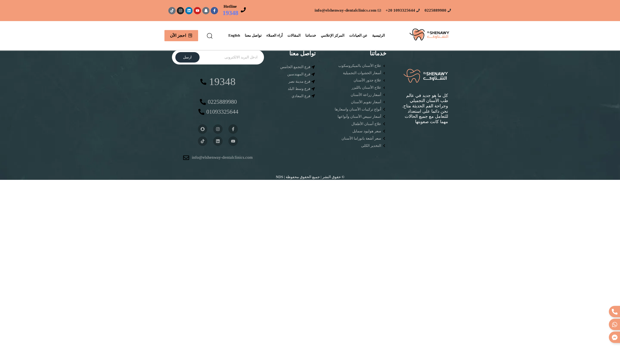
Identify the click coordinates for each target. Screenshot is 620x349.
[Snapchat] (202, 129)
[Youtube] (197, 10)
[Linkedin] (189, 10)
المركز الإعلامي (332, 35)
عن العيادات (358, 35)
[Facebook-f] (214, 10)
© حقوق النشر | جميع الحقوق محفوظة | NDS (310, 177)
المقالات (294, 35)
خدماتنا (310, 35)
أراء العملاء (274, 35)
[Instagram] (180, 10)
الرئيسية (378, 35)
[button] (209, 36)
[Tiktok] (172, 10)
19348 (230, 12)
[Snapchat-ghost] (205, 10)
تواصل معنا (253, 35)
